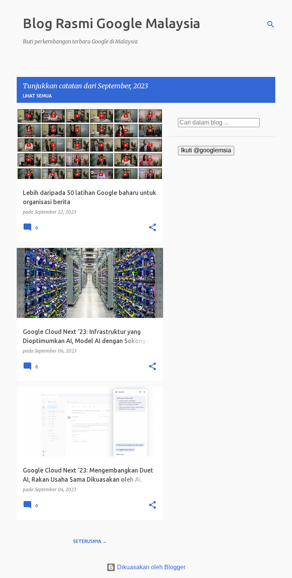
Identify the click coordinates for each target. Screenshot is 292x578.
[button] (152, 228)
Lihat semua (37, 95)
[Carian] (270, 24)
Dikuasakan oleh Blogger (151, 567)
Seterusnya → (90, 541)
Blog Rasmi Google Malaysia (111, 23)
